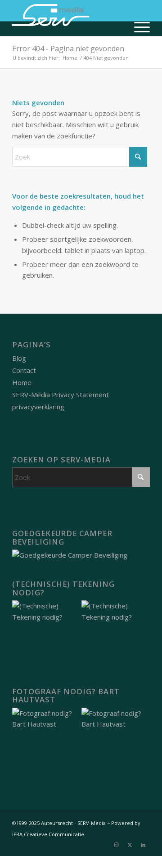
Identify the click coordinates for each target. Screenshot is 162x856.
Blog (19, 358)
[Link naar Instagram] (116, 845)
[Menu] (137, 27)
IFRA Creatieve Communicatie (48, 834)
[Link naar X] (129, 845)
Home (22, 382)
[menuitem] (137, 27)
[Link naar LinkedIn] (143, 845)
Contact (24, 370)
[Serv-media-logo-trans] (67, 18)
